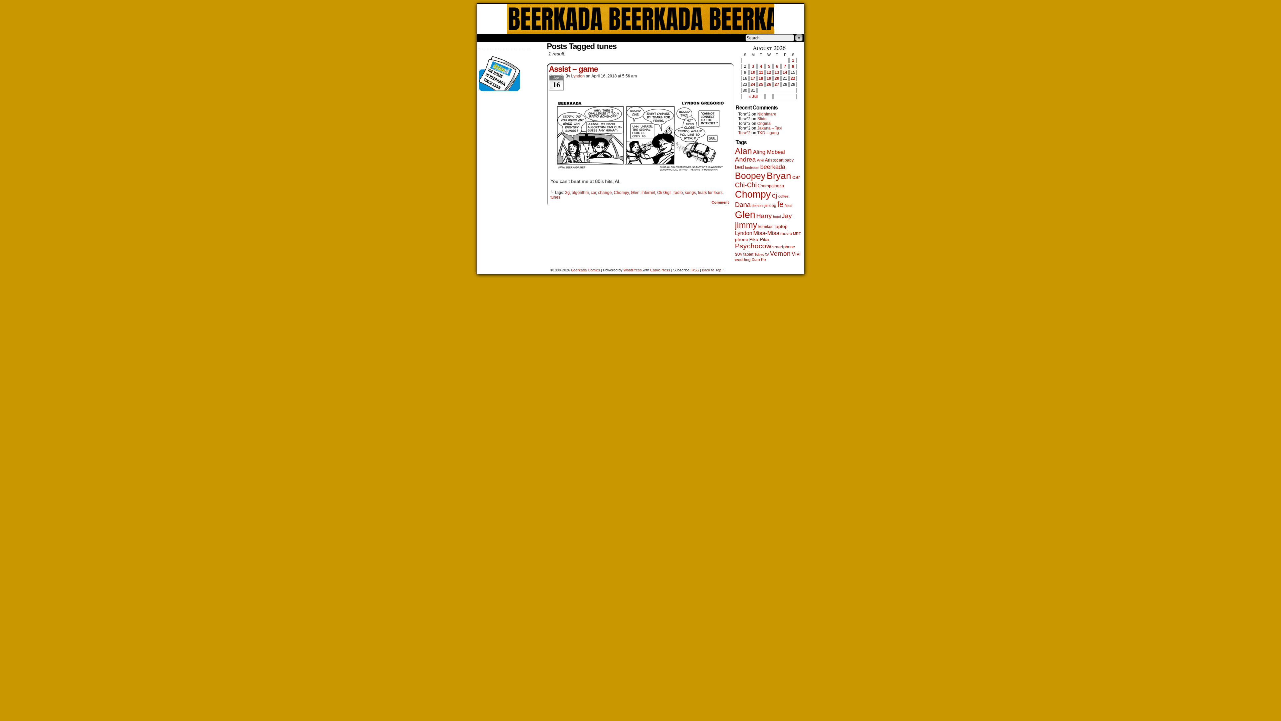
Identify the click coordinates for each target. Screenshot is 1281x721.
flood (788, 206)
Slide (762, 118)
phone (741, 239)
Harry (764, 215)
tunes (555, 197)
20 (777, 78)
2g (567, 192)
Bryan (779, 176)
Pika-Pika (759, 239)
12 (769, 72)
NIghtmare (766, 114)
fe (780, 204)
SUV (738, 254)
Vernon (780, 253)
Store (527, 37)
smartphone (783, 246)
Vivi (796, 254)
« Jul (753, 96)
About (506, 37)
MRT (797, 234)
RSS (695, 270)
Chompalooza (771, 185)
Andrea (745, 159)
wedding (743, 259)
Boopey (750, 176)
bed (739, 167)
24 (753, 84)
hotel (777, 217)
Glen (635, 192)
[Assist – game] (640, 172)
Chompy (621, 192)
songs (690, 192)
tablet (748, 254)
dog (772, 205)
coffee (783, 196)
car (593, 192)
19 (769, 78)
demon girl (760, 206)
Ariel (760, 160)
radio (678, 192)
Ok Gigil (664, 192)
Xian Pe (759, 259)
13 (777, 72)
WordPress (632, 270)
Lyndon (578, 76)
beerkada (772, 166)
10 (753, 72)
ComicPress (660, 270)
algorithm (580, 192)
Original (764, 123)
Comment (721, 202)
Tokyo (759, 254)
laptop (781, 226)
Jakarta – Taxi (769, 128)
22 (793, 78)
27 (777, 84)
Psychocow (753, 246)
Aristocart (774, 160)
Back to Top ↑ (713, 270)
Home (486, 37)
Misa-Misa (766, 233)
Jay (787, 215)
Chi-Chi (746, 185)
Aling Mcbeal (769, 152)
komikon (766, 226)
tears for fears (710, 192)
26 (769, 84)
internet (648, 192)
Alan (743, 151)
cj (774, 195)
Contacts (552, 37)
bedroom (752, 168)
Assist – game (573, 68)
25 (761, 84)
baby (789, 160)
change (605, 192)
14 (785, 72)
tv (767, 254)
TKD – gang (768, 133)
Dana (743, 204)
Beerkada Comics (640, 19)
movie (786, 233)
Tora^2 (744, 133)
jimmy (746, 225)
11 (761, 72)
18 (761, 78)
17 (753, 78)
